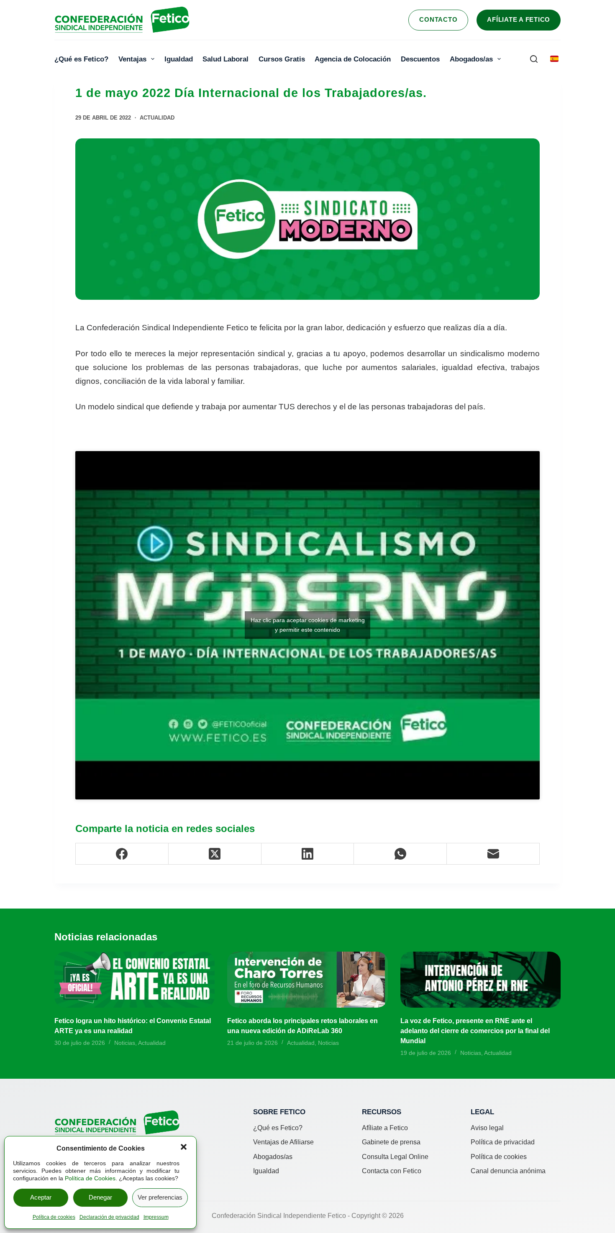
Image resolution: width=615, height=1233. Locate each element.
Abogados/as (471, 59)
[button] (183, 1147)
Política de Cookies (90, 1178)
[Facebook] (122, 854)
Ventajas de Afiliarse (283, 1142)
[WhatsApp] (400, 854)
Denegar (100, 1197)
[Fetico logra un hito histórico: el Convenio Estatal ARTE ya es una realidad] (134, 979)
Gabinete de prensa (391, 1142)
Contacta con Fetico (391, 1170)
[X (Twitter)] (215, 854)
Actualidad (157, 118)
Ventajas (132, 59)
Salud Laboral (225, 59)
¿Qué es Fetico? (81, 59)
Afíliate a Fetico (518, 19)
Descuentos (420, 59)
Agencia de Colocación (353, 59)
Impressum (156, 1217)
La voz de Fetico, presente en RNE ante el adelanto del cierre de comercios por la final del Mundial (475, 1030)
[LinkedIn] (307, 854)
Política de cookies (54, 1217)
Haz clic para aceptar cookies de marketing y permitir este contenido (308, 625)
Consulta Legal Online (395, 1156)
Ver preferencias (160, 1197)
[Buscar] (534, 59)
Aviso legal (487, 1127)
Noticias (124, 1042)
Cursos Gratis (282, 59)
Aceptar (40, 1197)
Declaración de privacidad (109, 1217)
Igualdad (178, 59)
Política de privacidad (503, 1142)
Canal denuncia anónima (508, 1170)
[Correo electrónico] (493, 854)
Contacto (438, 19)
